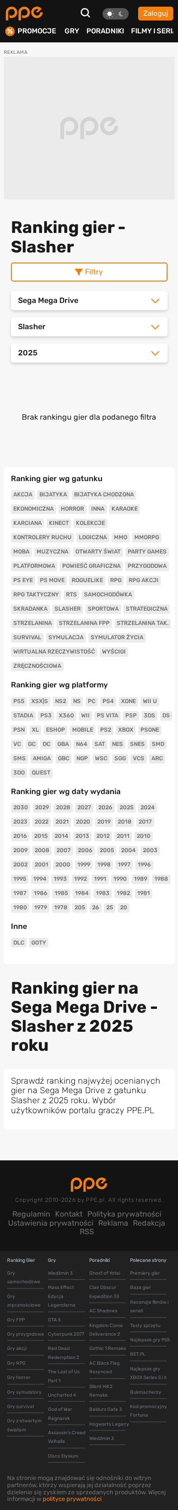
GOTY (38, 942)
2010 (143, 836)
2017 (145, 821)
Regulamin (31, 1213)
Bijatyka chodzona (104, 494)
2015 (40, 836)
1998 (104, 864)
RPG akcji (144, 580)
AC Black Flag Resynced (104, 1367)
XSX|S (39, 701)
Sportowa (103, 608)
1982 (123, 893)
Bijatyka (53, 494)
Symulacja (66, 637)
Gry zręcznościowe (24, 1301)
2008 (42, 850)
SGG (120, 758)
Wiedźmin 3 (60, 1273)
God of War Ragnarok (60, 1414)
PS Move (52, 580)
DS (166, 715)
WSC (101, 758)
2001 (41, 864)
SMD (158, 744)
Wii (85, 715)
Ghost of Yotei (104, 1273)
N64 (81, 744)
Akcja (22, 494)
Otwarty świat (98, 551)
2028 (63, 807)
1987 (20, 893)
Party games (147, 551)
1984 (82, 893)
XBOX (125, 729)
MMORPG (146, 537)
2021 (62, 821)
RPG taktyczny (36, 594)
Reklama (113, 1223)
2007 (63, 850)
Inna (97, 508)
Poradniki (105, 31)
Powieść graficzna (91, 566)
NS (77, 701)
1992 (80, 879)
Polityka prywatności (124, 1213)
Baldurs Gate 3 (105, 1409)
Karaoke (125, 508)
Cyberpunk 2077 (66, 1334)
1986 (40, 893)
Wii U (150, 701)
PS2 (105, 729)
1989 (140, 879)
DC (46, 744)
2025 (126, 807)
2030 (20, 807)
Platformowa (34, 566)
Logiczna (93, 537)
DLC (18, 942)
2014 (61, 836)
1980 (20, 907)
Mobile (82, 729)
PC (91, 701)
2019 (104, 821)
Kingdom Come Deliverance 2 (106, 1330)
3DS (149, 715)
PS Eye (23, 580)
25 (109, 907)
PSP (131, 715)
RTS (71, 594)
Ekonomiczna (33, 508)
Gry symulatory (24, 1392)
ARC (157, 758)
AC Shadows (103, 1311)
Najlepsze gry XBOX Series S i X (148, 1373)
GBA (63, 744)
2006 (85, 850)
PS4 (108, 701)
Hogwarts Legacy (109, 1424)
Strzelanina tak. (143, 623)
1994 (40, 879)
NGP (82, 758)
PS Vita (107, 715)
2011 (123, 836)
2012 (103, 836)
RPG (116, 580)
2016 (20, 836)
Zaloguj (155, 13)
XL (35, 729)
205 (80, 907)
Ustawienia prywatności (51, 1223)
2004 (128, 850)
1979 (40, 907)
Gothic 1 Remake (107, 1348)
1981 (143, 893)
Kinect (59, 523)
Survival (27, 637)
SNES (137, 744)
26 (95, 907)
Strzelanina (32, 623)
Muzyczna (52, 551)
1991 (100, 879)
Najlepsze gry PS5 (150, 1340)
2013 (82, 836)
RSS (87, 1231)
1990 (120, 879)
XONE (128, 701)
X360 (66, 715)
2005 (107, 850)
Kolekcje (90, 523)
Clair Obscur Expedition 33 (104, 1292)
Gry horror (18, 1377)
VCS (138, 758)
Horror (72, 508)
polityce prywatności (72, 1498)
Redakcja (149, 1223)
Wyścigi (114, 651)
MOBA (21, 551)
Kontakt (69, 1213)
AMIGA (42, 758)
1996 (144, 864)
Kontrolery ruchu (42, 537)
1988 (161, 879)
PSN (19, 729)
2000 (63, 864)
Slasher (68, 608)
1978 (60, 907)
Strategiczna (147, 608)
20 (123, 907)
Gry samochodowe (23, 1277)
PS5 (18, 701)
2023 (20, 821)
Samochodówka (108, 594)
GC (32, 744)
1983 (103, 893)
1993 (60, 879)
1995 (19, 879)
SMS (19, 758)
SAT (99, 744)
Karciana (27, 523)
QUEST (41, 772)
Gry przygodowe (25, 1334)
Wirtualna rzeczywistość (54, 651)
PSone (150, 729)
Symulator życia (117, 637)
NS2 (60, 701)
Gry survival (20, 1406)
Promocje (37, 31)
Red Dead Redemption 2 (63, 1353)
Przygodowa (147, 566)
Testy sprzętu (145, 1326)
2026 (105, 807)
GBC (63, 758)
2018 (124, 821)
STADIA (23, 715)
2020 (83, 821)
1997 (124, 864)
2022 (41, 821)
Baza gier (140, 1287)
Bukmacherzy (145, 1392)
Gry (72, 31)
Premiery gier (145, 1273)
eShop (55, 729)
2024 (148, 807)
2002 (20, 864)
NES (117, 744)
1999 (83, 864)
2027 (84, 807)
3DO (19, 772)
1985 (61, 893)
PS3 (46, 715)
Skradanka (30, 608)
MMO (120, 537)
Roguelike (87, 580)
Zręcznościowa (37, 666)
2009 (20, 850)
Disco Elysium (63, 1456)
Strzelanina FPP (84, 623)
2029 (42, 807)
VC (17, 744)
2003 (150, 850)
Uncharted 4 (62, 1395)
